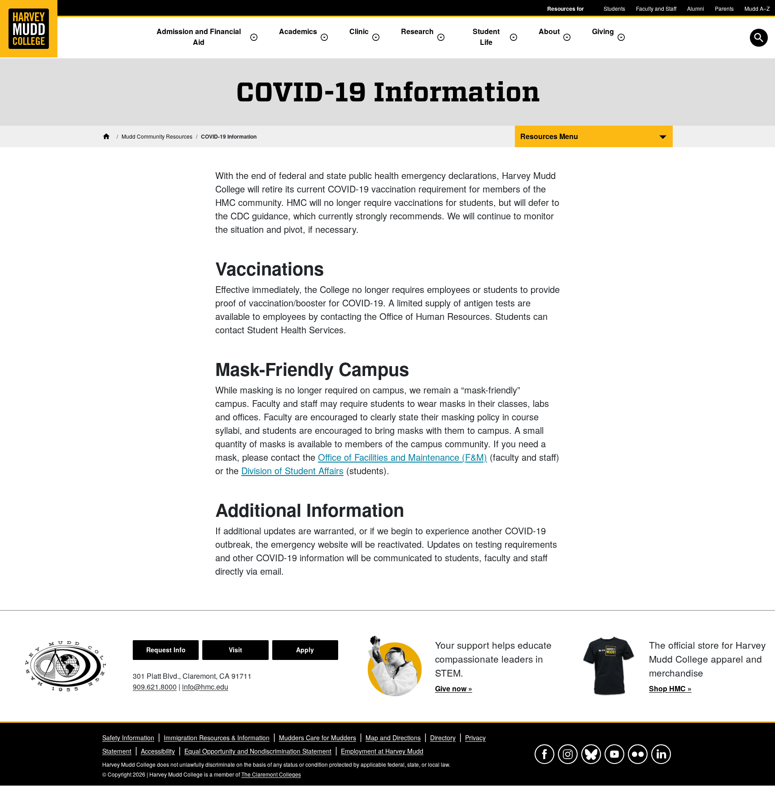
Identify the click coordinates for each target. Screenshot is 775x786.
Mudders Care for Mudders (317, 737)
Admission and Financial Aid (199, 36)
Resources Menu (549, 136)
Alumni (695, 8)
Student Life (486, 36)
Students (614, 8)
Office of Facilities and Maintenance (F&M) (402, 456)
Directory (443, 737)
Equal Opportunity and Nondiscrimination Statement (257, 751)
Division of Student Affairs (292, 470)
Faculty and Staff (656, 8)
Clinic (359, 31)
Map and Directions (393, 737)
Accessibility (158, 751)
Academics (298, 31)
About (549, 31)
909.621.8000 (155, 686)
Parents (724, 8)
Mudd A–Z (757, 8)
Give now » (453, 688)
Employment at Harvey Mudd (382, 751)
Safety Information (128, 737)
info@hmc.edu (205, 686)
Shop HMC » (670, 688)
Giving (603, 31)
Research (417, 31)
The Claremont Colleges (271, 774)
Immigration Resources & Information (217, 737)
